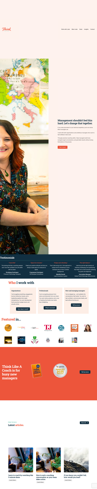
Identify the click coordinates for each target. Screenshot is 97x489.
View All (83, 422)
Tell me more (76, 305)
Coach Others (12, 480)
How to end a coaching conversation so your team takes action (46, 477)
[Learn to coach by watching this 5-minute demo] (20, 460)
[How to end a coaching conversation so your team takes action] (48, 460)
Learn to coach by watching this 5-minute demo (20, 476)
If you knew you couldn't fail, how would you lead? (75, 476)
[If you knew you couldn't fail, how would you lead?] (76, 460)
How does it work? (23, 309)
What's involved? (50, 308)
